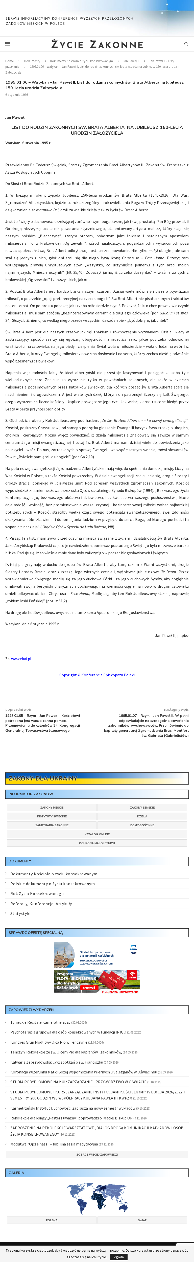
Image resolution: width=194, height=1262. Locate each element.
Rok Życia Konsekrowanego (37, 893)
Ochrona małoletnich (97, 843)
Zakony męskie (51, 807)
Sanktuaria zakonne (51, 825)
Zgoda (119, 1257)
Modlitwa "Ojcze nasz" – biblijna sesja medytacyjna (54, 1143)
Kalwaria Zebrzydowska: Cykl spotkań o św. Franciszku (56, 1062)
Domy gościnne (142, 825)
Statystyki (20, 913)
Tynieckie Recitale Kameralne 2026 (40, 1022)
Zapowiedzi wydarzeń (31, 1009)
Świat (142, 1220)
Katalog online (97, 834)
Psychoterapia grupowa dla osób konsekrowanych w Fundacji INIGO (68, 1032)
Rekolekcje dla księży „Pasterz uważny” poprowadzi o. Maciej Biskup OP (71, 1117)
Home (9, 61)
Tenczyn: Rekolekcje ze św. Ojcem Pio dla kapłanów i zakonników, (66, 1051)
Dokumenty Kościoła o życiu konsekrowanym (81, 61)
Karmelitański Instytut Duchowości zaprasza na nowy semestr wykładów (72, 1108)
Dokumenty (32, 61)
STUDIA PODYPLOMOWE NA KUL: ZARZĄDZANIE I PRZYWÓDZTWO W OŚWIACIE (78, 1081)
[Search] (186, 44)
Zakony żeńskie (142, 807)
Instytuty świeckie (52, 816)
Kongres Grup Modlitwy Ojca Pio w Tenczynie (48, 1042)
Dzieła (142, 816)
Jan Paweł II (131, 61)
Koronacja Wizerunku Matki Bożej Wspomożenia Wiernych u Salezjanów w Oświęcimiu (83, 1071)
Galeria (16, 1173)
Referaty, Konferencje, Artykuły (41, 903)
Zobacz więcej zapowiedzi (97, 1154)
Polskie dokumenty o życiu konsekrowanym (52, 883)
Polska (52, 1220)
